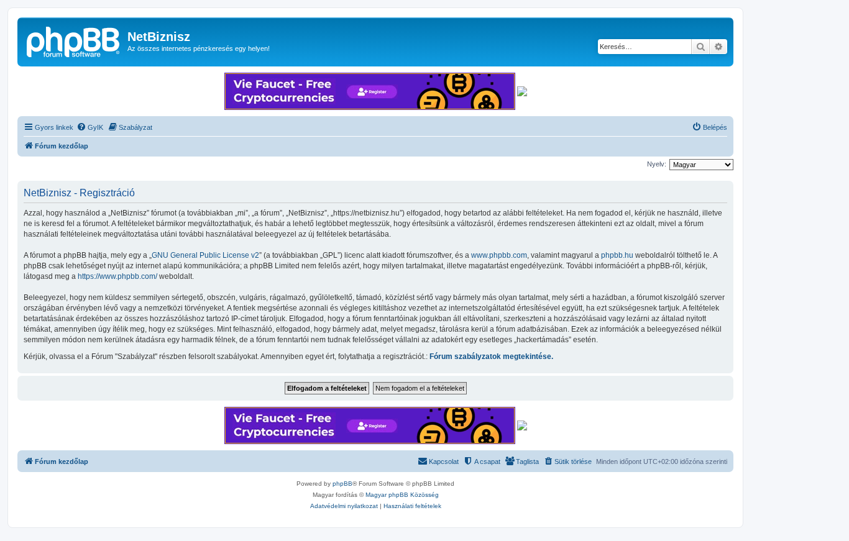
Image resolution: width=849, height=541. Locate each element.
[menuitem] (89, 127)
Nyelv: (656, 164)
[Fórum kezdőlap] (74, 40)
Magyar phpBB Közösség (402, 494)
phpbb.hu (617, 255)
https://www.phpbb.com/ (117, 276)
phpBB (342, 483)
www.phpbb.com (499, 255)
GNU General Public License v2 (205, 255)
